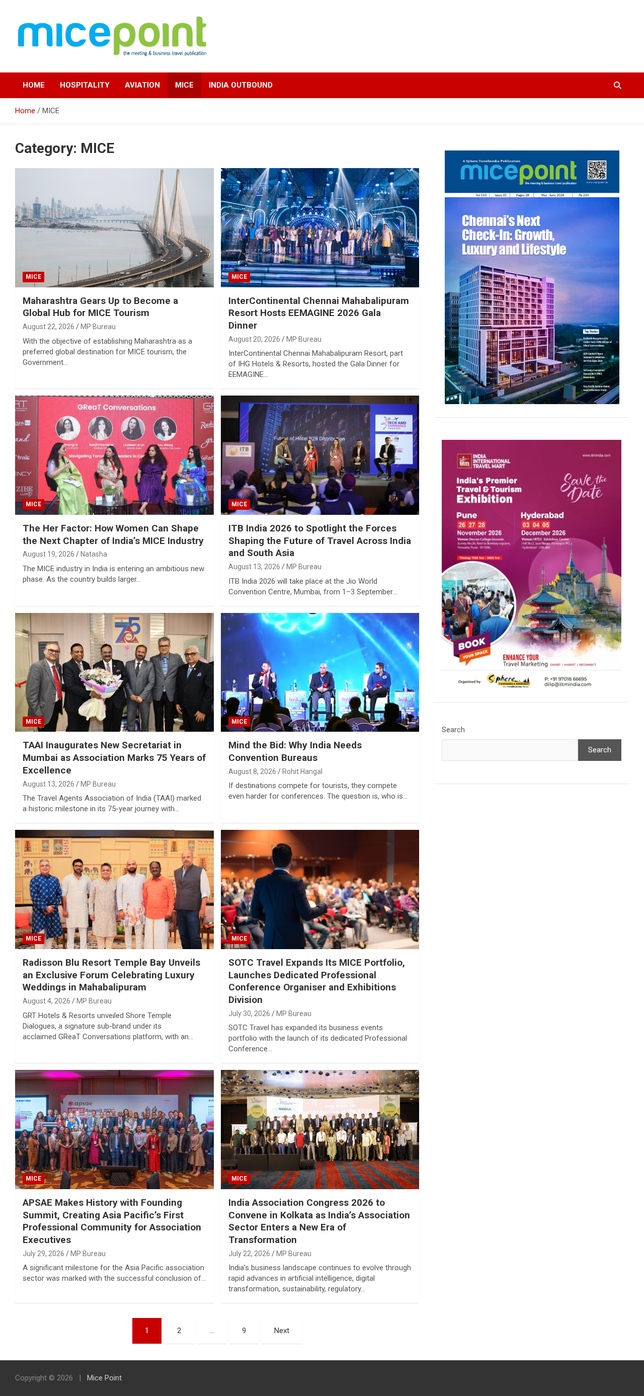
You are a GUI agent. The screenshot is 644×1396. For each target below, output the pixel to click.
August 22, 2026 (48, 327)
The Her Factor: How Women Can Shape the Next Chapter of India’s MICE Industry (113, 534)
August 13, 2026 (254, 567)
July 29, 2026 (43, 1254)
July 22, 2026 (249, 1254)
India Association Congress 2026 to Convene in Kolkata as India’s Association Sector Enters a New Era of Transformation (319, 1221)
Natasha (93, 554)
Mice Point (104, 1377)
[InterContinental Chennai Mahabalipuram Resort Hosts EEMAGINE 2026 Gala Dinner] (320, 227)
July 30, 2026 (249, 1014)
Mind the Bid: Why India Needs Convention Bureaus (295, 751)
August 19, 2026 (48, 554)
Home (34, 85)
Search (453, 729)
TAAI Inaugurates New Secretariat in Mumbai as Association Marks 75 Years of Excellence (114, 757)
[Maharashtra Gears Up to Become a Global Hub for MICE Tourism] (114, 227)
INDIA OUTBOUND (241, 85)
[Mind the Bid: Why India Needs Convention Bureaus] (320, 672)
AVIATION (142, 85)
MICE (184, 85)
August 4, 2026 (46, 1001)
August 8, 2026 (252, 771)
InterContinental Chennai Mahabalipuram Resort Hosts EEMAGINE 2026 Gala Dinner (318, 313)
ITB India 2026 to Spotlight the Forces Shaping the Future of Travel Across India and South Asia (319, 540)
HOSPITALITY (85, 85)
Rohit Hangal (302, 771)
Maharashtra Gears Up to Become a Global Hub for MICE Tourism (100, 307)
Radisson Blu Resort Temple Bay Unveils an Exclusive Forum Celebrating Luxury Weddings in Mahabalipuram (111, 975)
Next (281, 1330)
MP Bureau (98, 327)
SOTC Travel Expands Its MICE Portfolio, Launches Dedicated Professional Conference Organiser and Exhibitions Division (316, 981)
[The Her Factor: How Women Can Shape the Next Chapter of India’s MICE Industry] (114, 455)
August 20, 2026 (254, 339)
